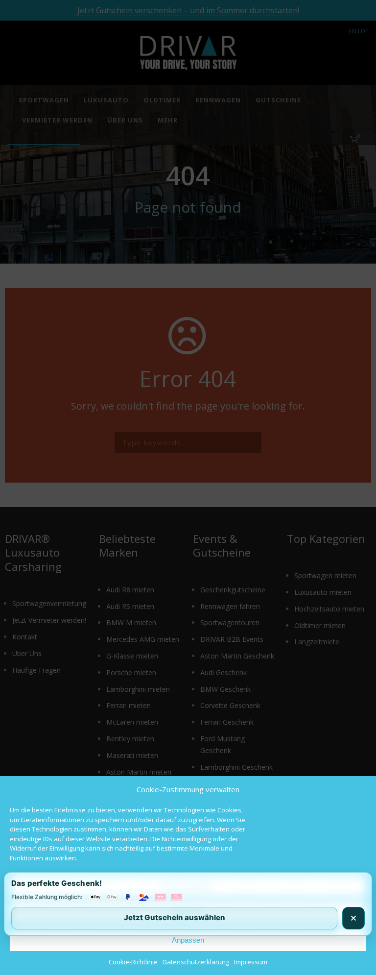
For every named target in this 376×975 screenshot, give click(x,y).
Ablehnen (188, 913)
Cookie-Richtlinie (133, 961)
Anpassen (188, 940)
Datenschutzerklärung (196, 961)
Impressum (250, 961)
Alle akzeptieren (188, 886)
